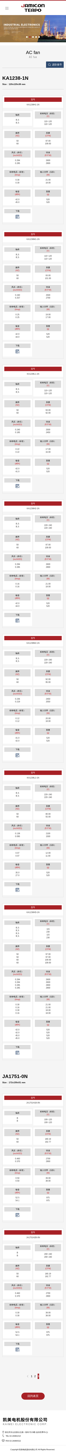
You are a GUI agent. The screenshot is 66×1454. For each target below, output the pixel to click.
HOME (33, 8)
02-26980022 (13, 1441)
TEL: (8, 1436)
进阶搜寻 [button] (57, 64)
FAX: (8, 1441)
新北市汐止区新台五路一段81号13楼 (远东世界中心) (26, 1432)
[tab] (55, 64)
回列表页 (33, 1396)
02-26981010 (13, 1436)
